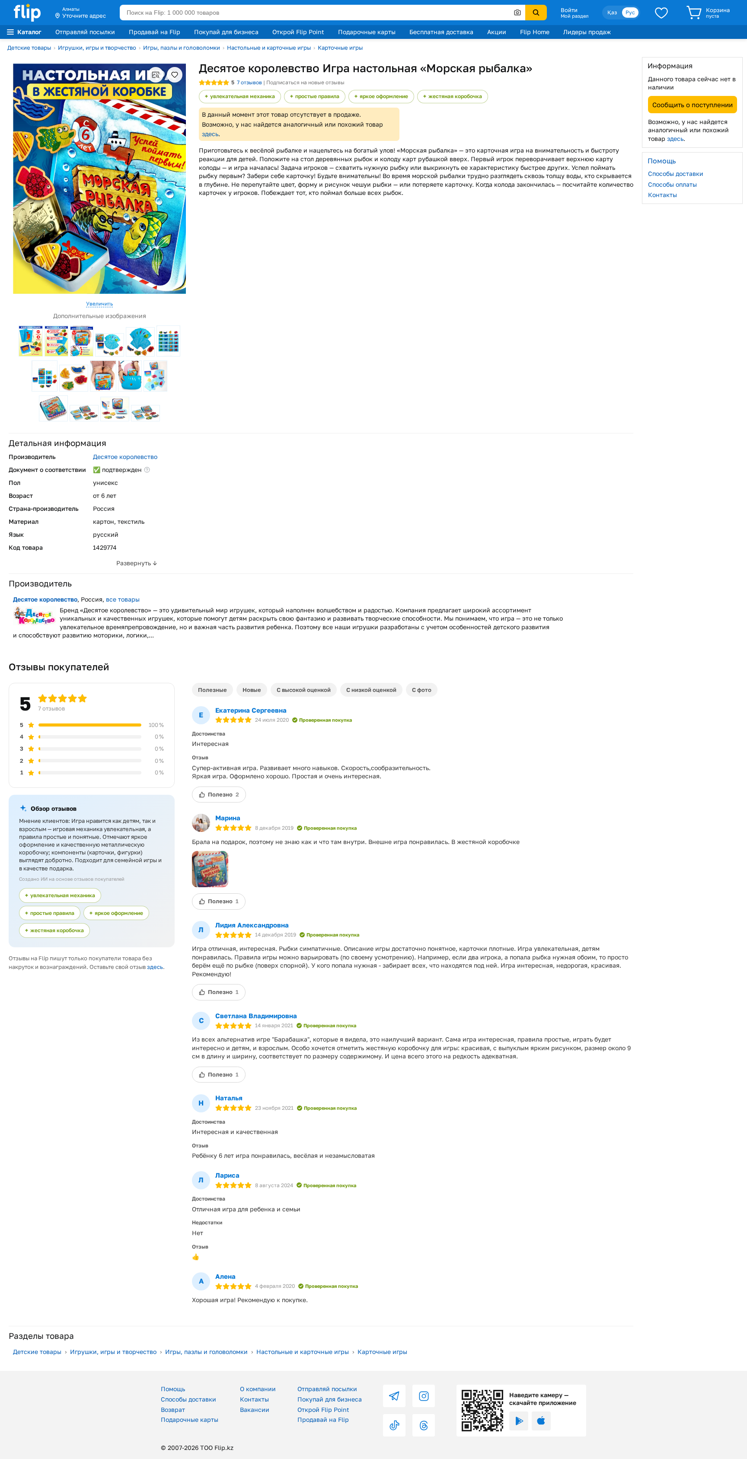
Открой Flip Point (298, 31)
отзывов (249, 82)
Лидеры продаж (587, 31)
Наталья (229, 1098)
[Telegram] (394, 1396)
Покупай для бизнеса (226, 31)
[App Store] (541, 1420)
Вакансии (254, 1409)
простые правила (317, 96)
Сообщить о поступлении (692, 104)
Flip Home (534, 31)
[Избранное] (661, 12)
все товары (123, 599)
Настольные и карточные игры (269, 47)
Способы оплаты (672, 184)
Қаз (612, 12)
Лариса (227, 1175)
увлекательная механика (242, 96)
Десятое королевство (125, 456)
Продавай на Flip (154, 31)
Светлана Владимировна (256, 1015)
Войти (569, 10)
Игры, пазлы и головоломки (181, 47)
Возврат (173, 1409)
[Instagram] (423, 1396)
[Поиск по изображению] (517, 12)
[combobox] (322, 12)
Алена (225, 1276)
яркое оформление (384, 96)
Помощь (173, 1388)
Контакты (662, 194)
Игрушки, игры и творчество (97, 47)
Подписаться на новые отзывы (305, 82)
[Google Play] (518, 1420)
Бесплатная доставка (441, 31)
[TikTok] (394, 1425)
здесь (210, 133)
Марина (227, 818)
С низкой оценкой (371, 689)
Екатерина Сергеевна (251, 710)
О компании (258, 1388)
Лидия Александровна (252, 925)
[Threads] (423, 1425)
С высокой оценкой (304, 689)
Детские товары (29, 47)
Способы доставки (675, 173)
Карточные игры (340, 47)
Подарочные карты (367, 31)
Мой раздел (574, 16)
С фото (421, 689)
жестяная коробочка (455, 96)
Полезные (212, 689)
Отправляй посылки (85, 31)
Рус (630, 12)
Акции (496, 31)
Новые (252, 689)
